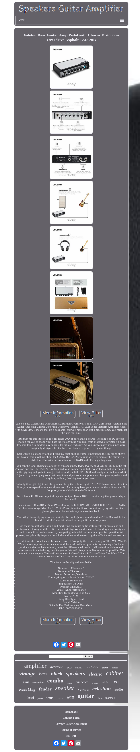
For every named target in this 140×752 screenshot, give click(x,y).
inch (100, 698)
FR (74, 735)
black (56, 673)
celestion (101, 688)
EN (68, 735)
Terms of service (71, 729)
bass (43, 673)
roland (69, 683)
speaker (64, 688)
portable (92, 667)
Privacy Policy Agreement (71, 723)
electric (95, 674)
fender (45, 688)
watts (49, 697)
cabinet (114, 673)
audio (118, 689)
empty (78, 667)
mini (26, 682)
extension (38, 682)
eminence (82, 682)
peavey (105, 667)
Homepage (71, 711)
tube (105, 681)
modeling (27, 690)
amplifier (35, 665)
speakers (75, 673)
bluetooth (83, 689)
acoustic (56, 667)
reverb (60, 698)
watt (70, 697)
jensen (40, 698)
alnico (115, 667)
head (31, 697)
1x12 (115, 682)
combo (55, 680)
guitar (85, 695)
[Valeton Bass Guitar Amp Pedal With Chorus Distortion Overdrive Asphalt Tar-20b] (71, 67)
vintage (27, 673)
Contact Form (71, 717)
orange (95, 683)
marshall (110, 697)
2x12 (69, 667)
